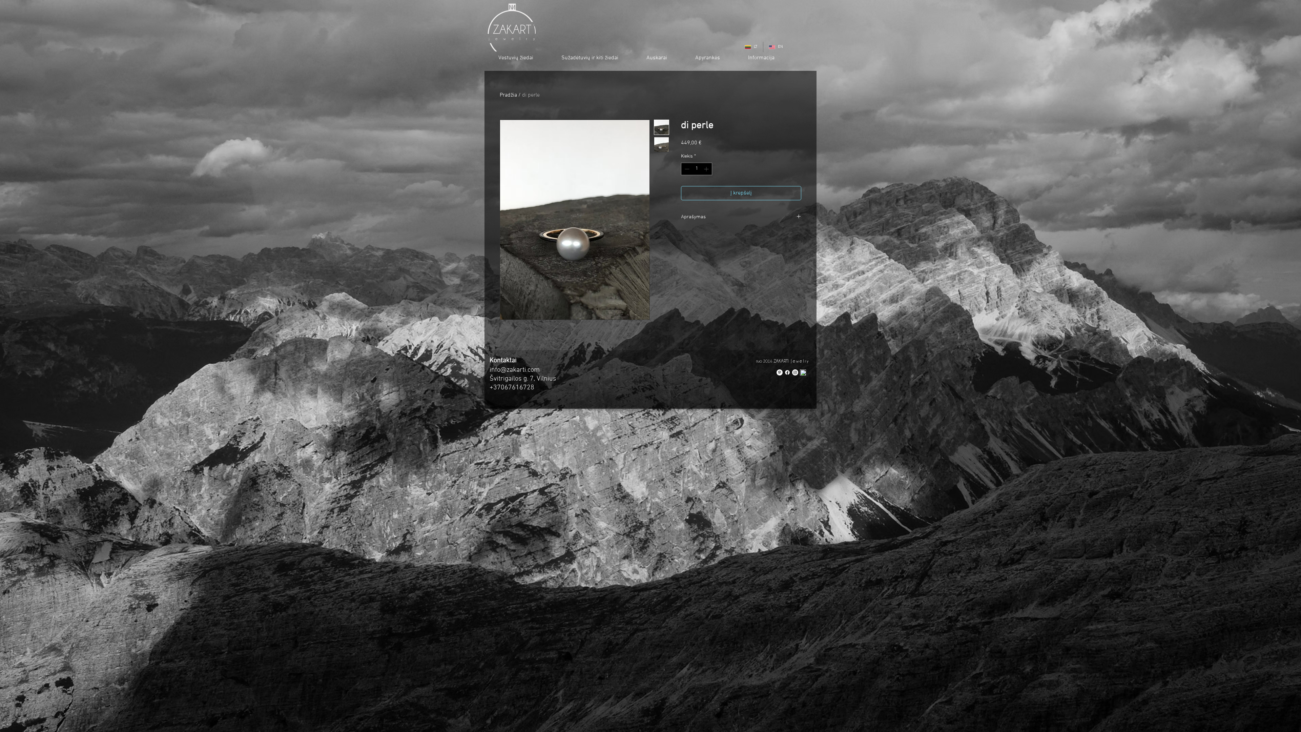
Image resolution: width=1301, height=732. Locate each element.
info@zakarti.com (515, 370)
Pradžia (508, 95)
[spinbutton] (696, 169)
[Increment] (707, 169)
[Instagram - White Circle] (795, 372)
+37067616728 (512, 388)
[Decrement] (686, 169)
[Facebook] (787, 372)
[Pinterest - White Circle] (780, 372)
